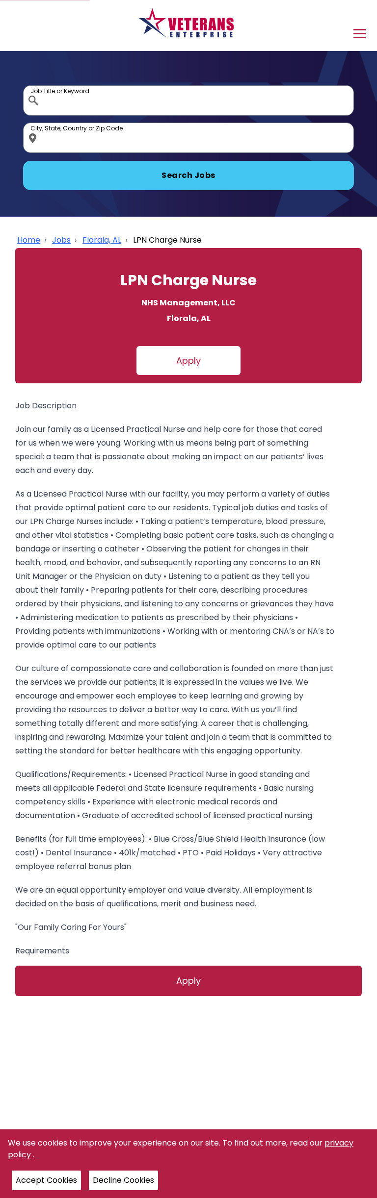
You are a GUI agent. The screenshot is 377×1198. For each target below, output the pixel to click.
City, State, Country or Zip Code (34, 125)
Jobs (61, 240)
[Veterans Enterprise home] (189, 25)
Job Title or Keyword (34, 88)
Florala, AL (101, 240)
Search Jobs (188, 175)
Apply (188, 360)
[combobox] (188, 100)
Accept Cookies (46, 1180)
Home (28, 240)
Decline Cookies (123, 1180)
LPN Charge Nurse (167, 240)
